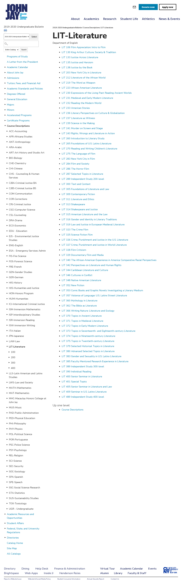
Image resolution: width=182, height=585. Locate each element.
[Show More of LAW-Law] (7, 341)
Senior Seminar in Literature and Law (87, 386)
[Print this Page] (6, 31)
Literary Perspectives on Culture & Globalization (93, 113)
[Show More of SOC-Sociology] (7, 471)
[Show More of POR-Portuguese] (7, 439)
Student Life (129, 19)
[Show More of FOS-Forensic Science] (7, 261)
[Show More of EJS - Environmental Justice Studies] (7, 236)
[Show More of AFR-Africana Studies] (7, 136)
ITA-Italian (15, 330)
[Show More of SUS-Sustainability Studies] (7, 498)
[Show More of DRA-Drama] (7, 220)
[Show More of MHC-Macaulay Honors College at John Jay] (7, 398)
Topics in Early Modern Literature (85, 325)
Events (152, 568)
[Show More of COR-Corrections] (7, 199)
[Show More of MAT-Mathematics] (7, 393)
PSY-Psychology (18, 450)
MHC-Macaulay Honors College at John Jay (27, 400)
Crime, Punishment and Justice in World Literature (94, 244)
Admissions (13, 78)
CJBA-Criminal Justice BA (23, 183)
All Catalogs (14, 553)
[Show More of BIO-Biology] (7, 158)
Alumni (104, 573)
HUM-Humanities (18, 298)
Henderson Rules (69, 573)
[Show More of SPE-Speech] (7, 482)
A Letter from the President (22, 61)
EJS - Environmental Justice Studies (24, 238)
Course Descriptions (18, 126)
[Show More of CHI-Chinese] (7, 168)
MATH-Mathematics (20, 387)
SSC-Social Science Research (24, 487)
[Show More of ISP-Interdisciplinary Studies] (7, 314)
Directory (9, 568)
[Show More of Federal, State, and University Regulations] (5, 528)
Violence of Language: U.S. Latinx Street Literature (94, 295)
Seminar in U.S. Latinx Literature (84, 391)
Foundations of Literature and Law (85, 189)
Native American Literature (81, 280)
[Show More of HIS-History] (7, 282)
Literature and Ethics (78, 199)
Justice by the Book (77, 67)
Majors (10, 104)
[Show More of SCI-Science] (7, 460)
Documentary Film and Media (83, 255)
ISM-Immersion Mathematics (24, 309)
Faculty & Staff (137, 573)
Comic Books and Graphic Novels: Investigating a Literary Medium (102, 290)
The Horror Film (75, 168)
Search (24, 50)
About (75, 19)
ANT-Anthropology (19, 142)
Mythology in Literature (79, 300)
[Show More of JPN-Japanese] (7, 336)
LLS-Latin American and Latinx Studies (25, 375)
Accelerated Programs (19, 115)
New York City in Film (78, 158)
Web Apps (31, 573)
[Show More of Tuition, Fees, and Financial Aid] (5, 83)
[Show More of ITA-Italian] (7, 330)
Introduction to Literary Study (83, 138)
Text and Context (76, 184)
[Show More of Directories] (5, 537)
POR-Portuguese (18, 439)
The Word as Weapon (78, 82)
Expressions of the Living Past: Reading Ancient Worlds (97, 92)
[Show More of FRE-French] (7, 266)
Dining (25, 568)
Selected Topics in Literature (82, 173)
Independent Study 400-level (83, 396)
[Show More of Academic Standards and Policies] (5, 88)
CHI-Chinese (16, 168)
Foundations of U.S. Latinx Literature (86, 143)
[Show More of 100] (9, 352)
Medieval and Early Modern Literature (87, 98)
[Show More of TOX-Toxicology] (7, 503)
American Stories (76, 108)
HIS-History (15, 282)
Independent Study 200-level (83, 179)
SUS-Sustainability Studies (24, 498)
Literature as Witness (78, 118)
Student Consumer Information (68, 579)
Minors (10, 109)
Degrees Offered (16, 94)
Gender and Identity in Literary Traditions (89, 219)
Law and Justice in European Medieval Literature (93, 224)
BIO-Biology (15, 158)
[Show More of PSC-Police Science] (7, 444)
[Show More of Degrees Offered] (5, 93)
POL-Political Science (20, 434)
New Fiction (73, 285)
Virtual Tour (107, 568)
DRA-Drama (15, 220)
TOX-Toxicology (18, 503)
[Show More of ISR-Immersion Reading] (7, 320)
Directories (13, 537)
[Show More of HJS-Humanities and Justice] (7, 288)
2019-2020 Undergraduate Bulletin (67, 27)
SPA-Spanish (16, 476)
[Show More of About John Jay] (5, 72)
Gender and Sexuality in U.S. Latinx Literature (91, 356)
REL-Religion (16, 455)
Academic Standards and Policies (25, 88)
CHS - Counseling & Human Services (24, 175)
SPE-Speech (15, 482)
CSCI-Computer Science (22, 209)
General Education (17, 99)
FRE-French (15, 266)
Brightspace (11, 573)
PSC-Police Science (19, 444)
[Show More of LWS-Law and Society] (7, 382)
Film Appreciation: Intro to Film (84, 47)
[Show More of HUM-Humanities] (7, 298)
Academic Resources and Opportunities (20, 516)
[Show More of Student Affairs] (5, 523)
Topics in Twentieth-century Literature (88, 341)
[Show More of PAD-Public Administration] (7, 412)
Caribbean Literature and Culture (85, 270)
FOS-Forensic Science (20, 261)
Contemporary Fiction (78, 194)
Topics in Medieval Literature (82, 321)
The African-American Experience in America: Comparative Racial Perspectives (109, 260)
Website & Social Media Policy (39, 579)
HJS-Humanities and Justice (24, 288)
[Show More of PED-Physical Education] (7, 418)
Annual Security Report (95, 579)
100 (13, 352)
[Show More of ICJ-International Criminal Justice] (7, 304)
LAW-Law (14, 341)
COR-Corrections (18, 199)
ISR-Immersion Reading (22, 320)
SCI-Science (15, 460)
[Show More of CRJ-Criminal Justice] (7, 204)
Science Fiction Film (77, 234)
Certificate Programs (18, 120)
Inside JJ (48, 573)
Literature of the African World (84, 77)
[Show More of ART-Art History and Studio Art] (7, 152)
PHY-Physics (16, 428)
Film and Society (75, 163)
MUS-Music (15, 407)
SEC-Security (16, 466)
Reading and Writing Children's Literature (89, 148)
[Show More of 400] (9, 368)
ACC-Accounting (18, 131)
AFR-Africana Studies (20, 136)
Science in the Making (78, 123)
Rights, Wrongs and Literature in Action (88, 133)
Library (118, 573)
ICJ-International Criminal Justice (27, 304)
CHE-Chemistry (17, 163)
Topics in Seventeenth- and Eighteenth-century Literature (98, 331)
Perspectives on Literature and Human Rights (91, 265)
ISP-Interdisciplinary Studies (24, 314)
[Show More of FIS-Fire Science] (7, 256)
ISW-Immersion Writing (22, 325)
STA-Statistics (17, 493)
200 (13, 357)
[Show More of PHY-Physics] (7, 428)
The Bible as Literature (79, 305)
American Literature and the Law (85, 214)
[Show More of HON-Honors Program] (7, 293)
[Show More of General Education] (5, 99)
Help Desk (41, 568)
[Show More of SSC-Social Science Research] (7, 487)
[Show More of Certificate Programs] (5, 120)
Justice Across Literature (80, 57)
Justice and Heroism (77, 62)
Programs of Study (17, 56)
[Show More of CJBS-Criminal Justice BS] (7, 188)
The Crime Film (75, 229)
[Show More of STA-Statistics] (7, 492)
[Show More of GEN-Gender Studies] (7, 272)
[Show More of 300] (9, 362)
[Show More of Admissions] (5, 77)
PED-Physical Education (22, 418)
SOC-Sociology (17, 471)
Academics (91, 19)
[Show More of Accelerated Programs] (5, 115)
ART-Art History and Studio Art (26, 152)
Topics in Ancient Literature (82, 315)
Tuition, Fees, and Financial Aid (23, 83)
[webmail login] (134, 7)
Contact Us (115, 579)
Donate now (148, 7)
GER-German (16, 277)
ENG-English (16, 245)
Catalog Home (15, 543)
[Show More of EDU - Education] (7, 230)
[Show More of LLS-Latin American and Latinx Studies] (7, 373)
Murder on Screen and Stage (82, 128)
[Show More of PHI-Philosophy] (7, 423)
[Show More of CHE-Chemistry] (7, 163)
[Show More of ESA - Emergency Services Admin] (7, 250)
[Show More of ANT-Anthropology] (7, 141)
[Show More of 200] (9, 357)
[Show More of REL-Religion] (7, 455)
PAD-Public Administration (24, 412)
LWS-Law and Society (21, 382)
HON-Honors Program (21, 293)
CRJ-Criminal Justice (20, 204)
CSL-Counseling (17, 215)
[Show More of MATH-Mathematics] (7, 387)
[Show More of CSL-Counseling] (7, 215)
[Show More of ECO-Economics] (7, 225)
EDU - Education (18, 231)
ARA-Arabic (15, 147)
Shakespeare (73, 204)
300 (13, 362)
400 (13, 368)
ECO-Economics (17, 225)
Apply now (167, 7)
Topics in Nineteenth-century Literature (88, 336)
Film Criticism (74, 250)
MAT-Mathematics (19, 393)
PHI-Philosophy (17, 423)
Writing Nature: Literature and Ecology (88, 310)
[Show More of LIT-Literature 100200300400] (7, 346)
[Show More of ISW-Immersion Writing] (7, 325)
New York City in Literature (81, 72)
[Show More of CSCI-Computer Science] (7, 209)
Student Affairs (15, 523)
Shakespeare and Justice (80, 209)
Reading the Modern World (81, 103)
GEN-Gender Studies (20, 272)
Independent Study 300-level (83, 366)
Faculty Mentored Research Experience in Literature (95, 361)
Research (109, 19)
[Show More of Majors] (5, 104)
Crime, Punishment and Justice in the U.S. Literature (95, 239)
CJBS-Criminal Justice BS (22, 188)
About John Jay (15, 72)
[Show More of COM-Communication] (7, 193)
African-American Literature (82, 87)
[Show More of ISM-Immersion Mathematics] (7, 309)
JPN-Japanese (16, 336)
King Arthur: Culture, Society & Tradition (89, 52)
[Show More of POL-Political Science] (7, 434)
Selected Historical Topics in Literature (88, 346)
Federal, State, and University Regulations (23, 530)
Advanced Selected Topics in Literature (88, 351)
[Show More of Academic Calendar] (5, 67)
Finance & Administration (69, 568)
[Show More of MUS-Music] (7, 407)
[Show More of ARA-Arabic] (7, 147)
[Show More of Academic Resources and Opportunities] (5, 514)
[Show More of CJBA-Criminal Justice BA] (7, 183)
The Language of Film (78, 153)
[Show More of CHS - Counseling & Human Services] (7, 173)
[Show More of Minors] (5, 109)
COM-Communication (20, 193)
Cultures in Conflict (77, 275)
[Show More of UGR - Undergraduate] (7, 508)
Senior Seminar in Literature (82, 376)
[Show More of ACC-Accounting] (7, 131)
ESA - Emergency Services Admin (27, 250)
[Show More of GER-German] (7, 277)
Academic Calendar (17, 67)
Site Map (12, 548)
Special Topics (74, 381)
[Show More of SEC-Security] (7, 466)
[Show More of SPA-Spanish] (7, 476)
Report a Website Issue (12, 579)
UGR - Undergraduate (21, 508)
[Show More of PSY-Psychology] (7, 450)
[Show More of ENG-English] (7, 245)
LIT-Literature (17, 346)
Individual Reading (76, 371)
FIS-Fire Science (17, 256)
